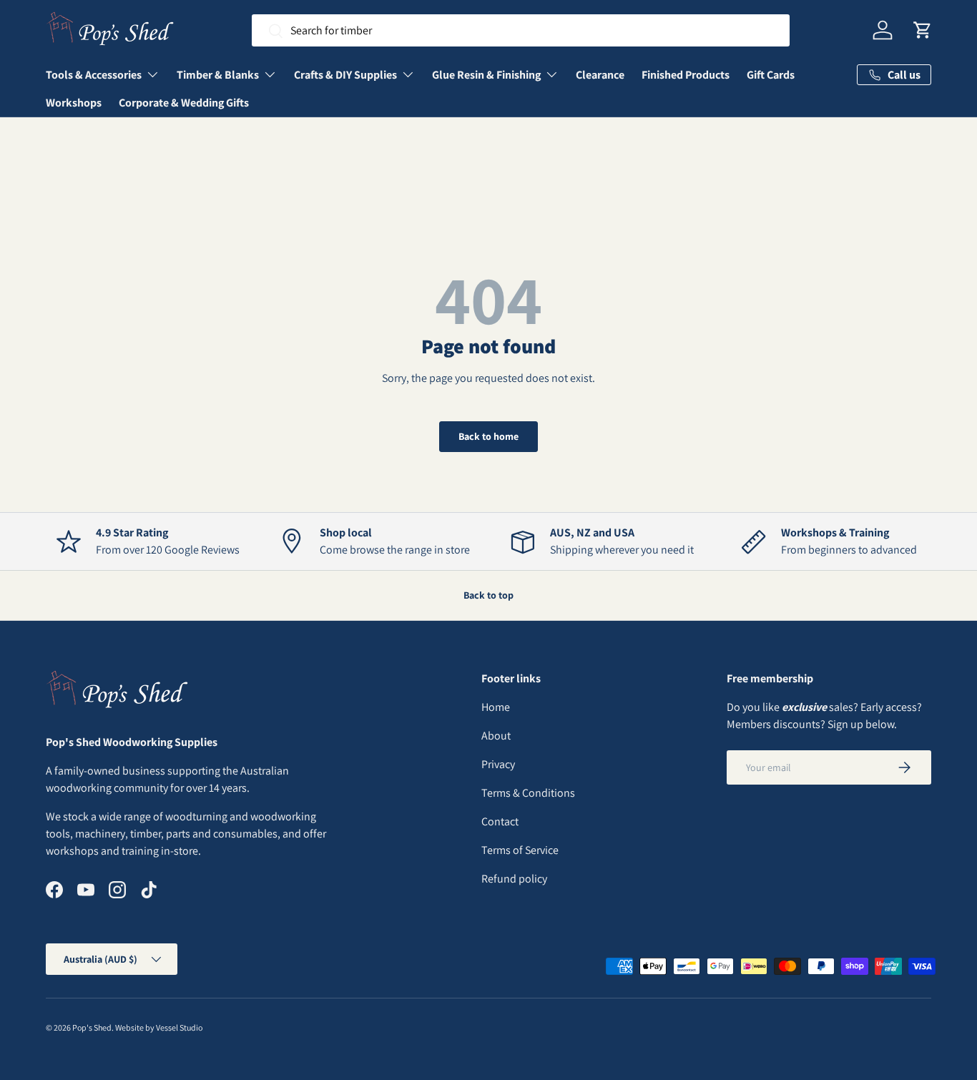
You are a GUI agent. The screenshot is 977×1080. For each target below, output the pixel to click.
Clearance (600, 74)
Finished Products (686, 74)
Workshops (74, 102)
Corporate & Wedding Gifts (184, 102)
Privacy (498, 764)
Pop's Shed (92, 1027)
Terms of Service (520, 850)
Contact (500, 821)
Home (495, 707)
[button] (922, 30)
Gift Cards (771, 74)
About (496, 735)
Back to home (488, 436)
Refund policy (514, 878)
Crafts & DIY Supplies (345, 74)
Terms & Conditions (528, 792)
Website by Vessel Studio (158, 1027)
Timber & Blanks (218, 74)
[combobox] (521, 30)
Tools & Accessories (94, 74)
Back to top (488, 595)
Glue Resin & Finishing (486, 74)
